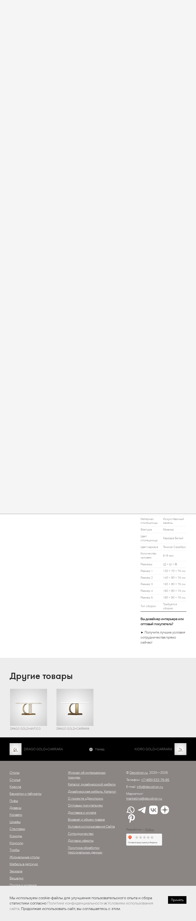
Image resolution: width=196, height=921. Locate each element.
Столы (14, 772)
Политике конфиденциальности (75, 903)
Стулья (15, 780)
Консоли (16, 843)
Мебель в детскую (24, 864)
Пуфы (14, 801)
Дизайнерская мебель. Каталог (92, 791)
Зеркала (16, 871)
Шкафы (15, 822)
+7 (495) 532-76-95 (155, 780)
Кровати (16, 815)
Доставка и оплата (82, 812)
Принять (177, 900)
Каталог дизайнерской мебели (92, 784)
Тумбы (14, 850)
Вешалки (16, 878)
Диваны (15, 808)
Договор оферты (80, 840)
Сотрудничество (80, 834)
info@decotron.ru (150, 787)
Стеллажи (17, 829)
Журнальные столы (24, 857)
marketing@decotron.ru (144, 798)
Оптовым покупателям (85, 805)
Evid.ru (150, 829)
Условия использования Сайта (91, 826)
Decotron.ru (139, 772)
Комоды (16, 836)
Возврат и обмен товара (86, 819)
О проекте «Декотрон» (85, 798)
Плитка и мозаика (23, 885)
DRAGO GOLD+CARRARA (43, 749)
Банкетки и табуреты (25, 794)
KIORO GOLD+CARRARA (153, 749)
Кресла (15, 787)
